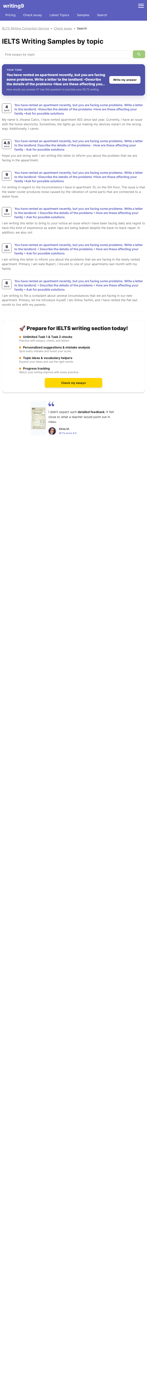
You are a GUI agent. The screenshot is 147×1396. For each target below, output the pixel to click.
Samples (83, 15)
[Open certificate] (38, 418)
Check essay (32, 15)
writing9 (13, 6)
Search (102, 15)
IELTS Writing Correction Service (25, 28)
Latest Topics (59, 15)
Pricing (10, 15)
